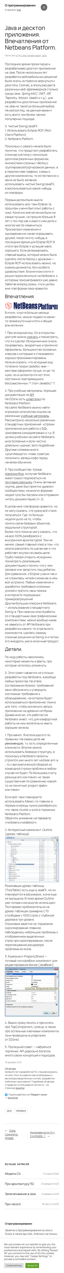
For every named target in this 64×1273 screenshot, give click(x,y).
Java (44, 55)
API (32, 395)
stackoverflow (14, 474)
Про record (13, 1204)
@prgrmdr (13, 1097)
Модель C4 (13, 1173)
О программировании (20, 5)
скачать (32, 337)
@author (14, 9)
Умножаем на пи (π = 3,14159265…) (42, 1134)
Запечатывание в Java (20, 1194)
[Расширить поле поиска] (44, 7)
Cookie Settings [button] (14, 1265)
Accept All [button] (32, 1265)
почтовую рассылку (18, 482)
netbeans (21, 1110)
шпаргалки (33, 399)
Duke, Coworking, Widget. (11, 1134)
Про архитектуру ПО (19, 1184)
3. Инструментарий (30, 55)
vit (17, 55)
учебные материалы (35, 416)
